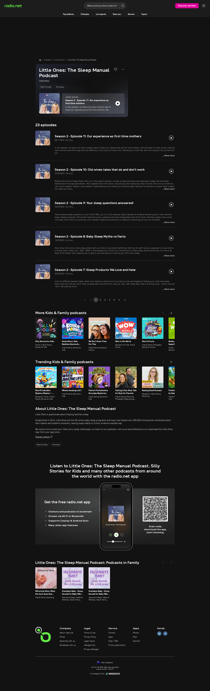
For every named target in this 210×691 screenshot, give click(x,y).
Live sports (101, 14)
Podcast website (42, 437)
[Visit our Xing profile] (165, 633)
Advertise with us (67, 641)
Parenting (60, 87)
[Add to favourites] (115, 69)
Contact (111, 633)
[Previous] (163, 311)
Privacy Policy (90, 637)
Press (62, 637)
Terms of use (89, 633)
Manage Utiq (89, 645)
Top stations (68, 14)
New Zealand (107, 663)
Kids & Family (46, 87)
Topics (144, 14)
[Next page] (119, 300)
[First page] (85, 300)
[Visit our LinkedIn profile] (159, 633)
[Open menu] (203, 5)
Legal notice (89, 641)
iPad (135, 637)
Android (136, 641)
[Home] (40, 60)
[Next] (171, 311)
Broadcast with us (68, 645)
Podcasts (85, 14)
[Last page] (125, 300)
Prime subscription (116, 645)
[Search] (122, 5)
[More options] (123, 69)
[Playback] (117, 103)
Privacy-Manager (91, 649)
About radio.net (66, 633)
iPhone (136, 633)
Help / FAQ (113, 641)
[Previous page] (90, 300)
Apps (110, 637)
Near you (117, 14)
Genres (131, 14)
